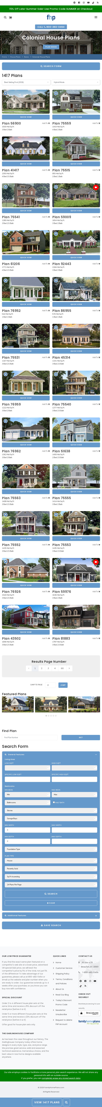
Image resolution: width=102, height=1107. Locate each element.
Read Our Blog (62, 994)
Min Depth (9, 837)
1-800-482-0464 (90, 972)
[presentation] (4, 705)
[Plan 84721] (51, 704)
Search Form (52, 66)
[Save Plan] (6, 93)
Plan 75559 (61, 123)
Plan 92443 (61, 264)
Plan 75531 (11, 357)
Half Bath (59, 803)
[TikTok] (93, 2)
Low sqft (9, 763)
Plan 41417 (10, 170)
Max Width (56, 825)
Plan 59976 (61, 591)
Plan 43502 (11, 638)
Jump (63, 685)
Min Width (9, 825)
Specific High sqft (60, 774)
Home (4, 57)
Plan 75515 (61, 170)
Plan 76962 (11, 451)
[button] (46, 715)
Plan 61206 (11, 264)
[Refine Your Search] (66, 1102)
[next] (69, 668)
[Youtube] (88, 2)
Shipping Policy (62, 973)
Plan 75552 (11, 545)
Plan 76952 (11, 311)
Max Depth (56, 837)
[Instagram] (83, 2)
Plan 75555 (61, 498)
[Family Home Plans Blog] (97, 2)
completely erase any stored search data (61, 1078)
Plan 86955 (61, 311)
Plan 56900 (51, 47)
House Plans (15, 57)
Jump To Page (36, 685)
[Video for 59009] (96, 187)
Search (52, 893)
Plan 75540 (61, 404)
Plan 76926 (11, 591)
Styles (26, 57)
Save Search (52, 925)
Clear (51, 903)
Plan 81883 (61, 638)
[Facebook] (79, 2)
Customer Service (64, 968)
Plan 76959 (11, 404)
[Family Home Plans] (51, 17)
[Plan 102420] (84, 704)
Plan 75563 (11, 498)
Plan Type (9, 856)
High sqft (56, 763)
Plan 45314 (61, 357)
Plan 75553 (61, 545)
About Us (60, 989)
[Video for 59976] (96, 562)
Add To (45, 123)
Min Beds (9, 790)
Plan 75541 (11, 217)
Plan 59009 (61, 217)
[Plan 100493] (18, 704)
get (81, 737)
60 (62, 668)
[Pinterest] (74, 2)
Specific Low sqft (13, 774)
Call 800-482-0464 (51, 26)
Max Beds (56, 790)
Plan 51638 (61, 451)
